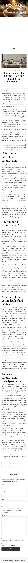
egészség (12, 463)
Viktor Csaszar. (21, 560)
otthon (23, 465)
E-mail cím (4, 492)
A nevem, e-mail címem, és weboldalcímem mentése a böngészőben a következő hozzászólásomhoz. (12, 510)
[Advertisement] (14, 32)
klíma (3, 465)
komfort (8, 465)
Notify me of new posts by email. (9, 545)
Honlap (3, 499)
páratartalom (5, 467)
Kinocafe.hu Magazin (14, 7)
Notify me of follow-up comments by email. (12, 540)
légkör (18, 465)
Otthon (17, 70)
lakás (14, 465)
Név (2, 484)
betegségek (4, 463)
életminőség (18, 463)
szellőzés (12, 467)
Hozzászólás (4, 515)
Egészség (11, 70)
